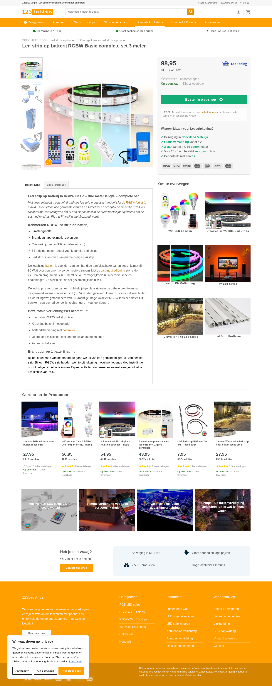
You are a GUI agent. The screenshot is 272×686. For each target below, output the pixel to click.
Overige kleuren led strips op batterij (103, 40)
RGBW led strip (136, 202)
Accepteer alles (71, 670)
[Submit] (190, 11)
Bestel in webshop (200, 99)
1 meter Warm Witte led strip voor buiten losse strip (232, 443)
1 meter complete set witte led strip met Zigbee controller (154, 444)
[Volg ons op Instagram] (244, 3)
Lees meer (75, 661)
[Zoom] (48, 162)
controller (69, 330)
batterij (49, 265)
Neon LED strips (84, 22)
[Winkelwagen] (248, 12)
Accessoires (212, 22)
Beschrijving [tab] (32, 184)
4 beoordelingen (83, 466)
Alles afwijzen (45, 670)
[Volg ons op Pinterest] (248, 3)
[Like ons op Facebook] (241, 3)
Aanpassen (22, 670)
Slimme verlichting (116, 22)
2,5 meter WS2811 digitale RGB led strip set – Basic (115, 443)
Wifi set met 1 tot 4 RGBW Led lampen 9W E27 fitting (77, 443)
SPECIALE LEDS (34, 40)
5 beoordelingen (160, 466)
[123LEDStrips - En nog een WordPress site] (41, 11)
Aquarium (59, 22)
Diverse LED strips (183, 22)
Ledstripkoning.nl (209, 112)
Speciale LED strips (150, 22)
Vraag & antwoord (207, 2)
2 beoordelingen (198, 466)
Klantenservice (229, 2)
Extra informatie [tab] (56, 184)
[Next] (146, 112)
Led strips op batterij (63, 40)
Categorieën (36, 22)
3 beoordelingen (237, 466)
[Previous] (50, 112)
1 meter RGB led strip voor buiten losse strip (38, 443)
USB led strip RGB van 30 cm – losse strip (192, 443)
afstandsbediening (113, 270)
